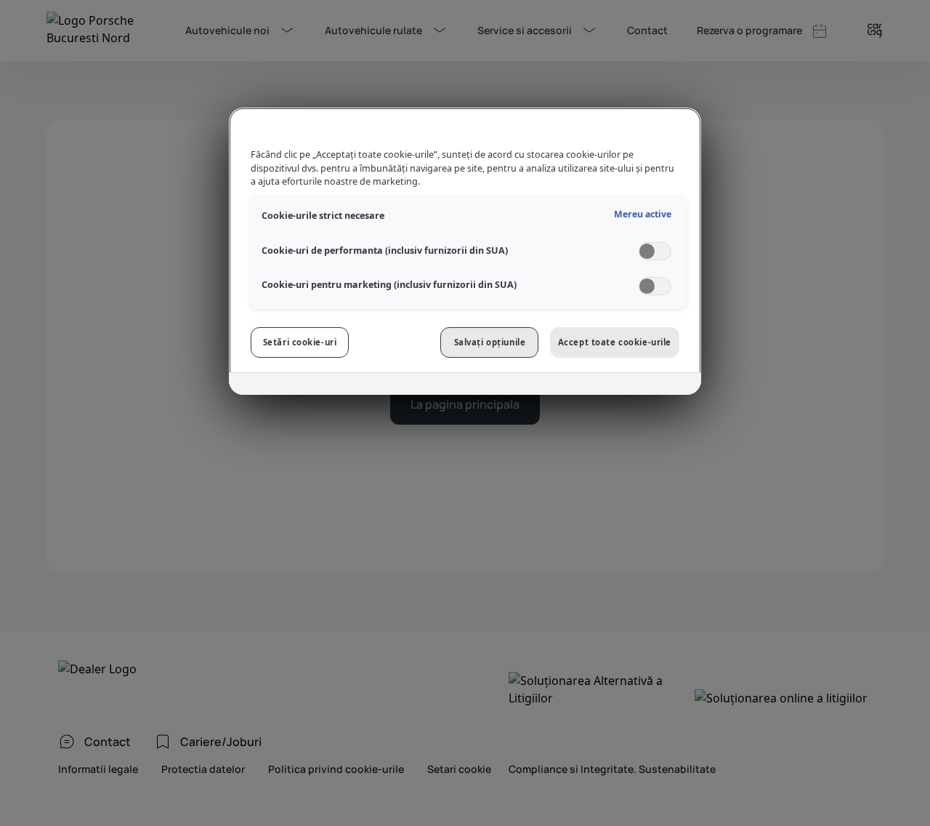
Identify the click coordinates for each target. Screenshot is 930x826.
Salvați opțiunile (490, 342)
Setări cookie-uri (300, 342)
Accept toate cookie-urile (614, 342)
